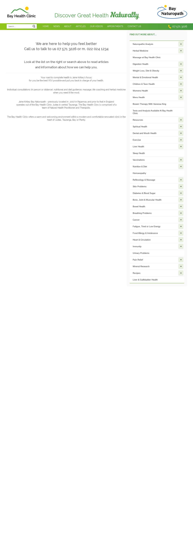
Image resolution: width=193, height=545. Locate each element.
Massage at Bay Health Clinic (147, 57)
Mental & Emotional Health (145, 77)
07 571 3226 (179, 26)
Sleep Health (139, 153)
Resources (138, 120)
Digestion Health (140, 64)
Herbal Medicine (140, 50)
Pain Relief (138, 260)
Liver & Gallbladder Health (145, 279)
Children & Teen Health (144, 84)
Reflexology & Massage (144, 180)
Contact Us (134, 26)
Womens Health (140, 90)
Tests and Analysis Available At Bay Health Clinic (153, 111)
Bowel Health (139, 206)
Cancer (136, 220)
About (67, 26)
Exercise (137, 140)
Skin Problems (139, 186)
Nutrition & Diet (140, 166)
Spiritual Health (140, 126)
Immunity (137, 246)
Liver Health (138, 146)
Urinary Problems (141, 253)
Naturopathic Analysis (143, 44)
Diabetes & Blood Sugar (144, 193)
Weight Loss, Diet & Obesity (146, 70)
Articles (80, 26)
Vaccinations (139, 160)
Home (46, 26)
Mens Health (139, 97)
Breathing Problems (142, 213)
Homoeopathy (139, 173)
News (56, 26)
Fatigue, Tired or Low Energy (146, 226)
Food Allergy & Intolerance (145, 233)
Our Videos (96, 26)
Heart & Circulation (142, 240)
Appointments (115, 26)
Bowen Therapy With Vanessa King (149, 104)
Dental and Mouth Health (145, 133)
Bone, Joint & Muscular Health (147, 200)
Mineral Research (141, 266)
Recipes (136, 273)
